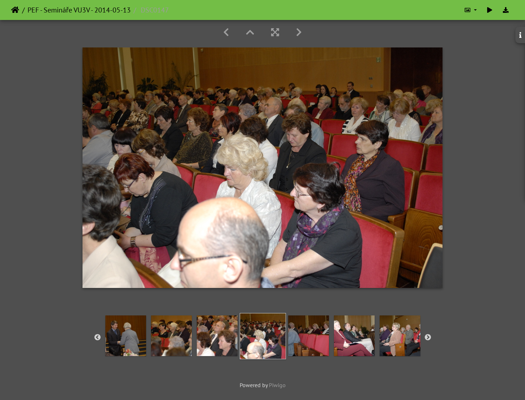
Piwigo (277, 385)
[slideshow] (489, 10)
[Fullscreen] (275, 32)
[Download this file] (506, 10)
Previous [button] (97, 337)
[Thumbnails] (250, 32)
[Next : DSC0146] (299, 32)
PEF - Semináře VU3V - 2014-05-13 (79, 10)
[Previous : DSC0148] (226, 32)
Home (15, 10)
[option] (126, 335)
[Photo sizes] (470, 10)
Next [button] (427, 337)
